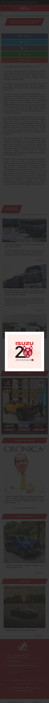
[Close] (41, 334)
